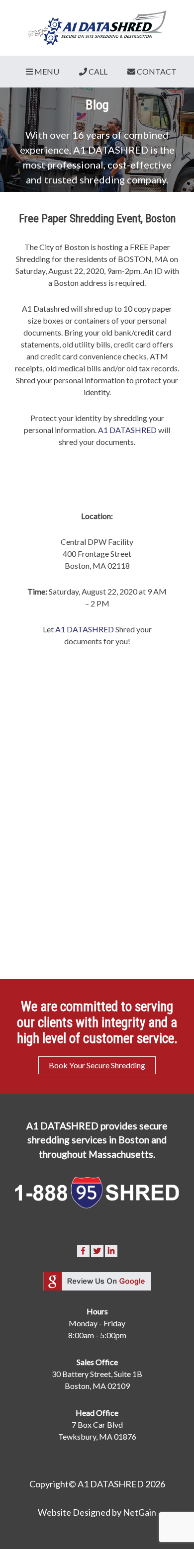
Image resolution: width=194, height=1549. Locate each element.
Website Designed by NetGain (97, 1512)
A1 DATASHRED (127, 429)
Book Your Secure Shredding (97, 1065)
